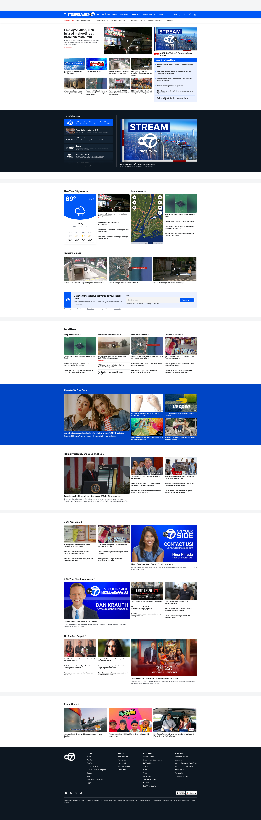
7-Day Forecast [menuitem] (100, 21)
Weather (90, 760)
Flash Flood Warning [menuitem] (83, 21)
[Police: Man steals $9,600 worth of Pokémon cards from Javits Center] (119, 83)
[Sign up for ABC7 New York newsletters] (81, 793)
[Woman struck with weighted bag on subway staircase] (119, 64)
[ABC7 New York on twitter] (71, 793)
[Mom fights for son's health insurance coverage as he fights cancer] (80, 534)
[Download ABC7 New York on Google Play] (191, 793)
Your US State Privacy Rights (108, 800)
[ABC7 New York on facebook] (66, 793)
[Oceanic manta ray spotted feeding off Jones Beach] (181, 203)
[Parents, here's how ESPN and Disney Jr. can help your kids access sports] (130, 720)
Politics (145, 766)
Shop (89, 776)
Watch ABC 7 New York (95, 779)
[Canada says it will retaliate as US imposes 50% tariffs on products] (97, 475)
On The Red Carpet (149, 779)
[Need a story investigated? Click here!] (97, 600)
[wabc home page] (69, 757)
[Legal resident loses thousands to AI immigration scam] (181, 591)
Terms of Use (90, 309)
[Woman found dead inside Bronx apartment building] (74, 83)
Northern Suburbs (149, 14)
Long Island (135, 14)
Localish (90, 773)
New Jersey (124, 14)
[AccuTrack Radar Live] (96, 64)
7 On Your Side (92, 766)
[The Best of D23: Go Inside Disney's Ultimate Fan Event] (164, 657)
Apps (89, 783)
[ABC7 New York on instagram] (76, 793)
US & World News (149, 763)
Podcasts (146, 783)
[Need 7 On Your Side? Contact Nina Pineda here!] (164, 543)
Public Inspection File (144, 800)
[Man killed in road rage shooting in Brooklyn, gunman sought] (141, 64)
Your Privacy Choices (78, 800)
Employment (179, 760)
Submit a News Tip (181, 757)
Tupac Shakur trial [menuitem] (136, 21)
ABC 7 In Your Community (184, 766)
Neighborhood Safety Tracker (153, 760)
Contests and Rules (181, 776)
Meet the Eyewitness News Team (186, 763)
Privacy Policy (117, 309)
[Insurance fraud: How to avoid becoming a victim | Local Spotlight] (85, 720)
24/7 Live (100, 14)
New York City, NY (79, 226)
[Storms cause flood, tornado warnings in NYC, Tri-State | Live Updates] (114, 346)
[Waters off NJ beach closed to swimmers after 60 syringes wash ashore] (96, 83)
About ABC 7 (179, 770)
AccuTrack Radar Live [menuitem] (117, 21)
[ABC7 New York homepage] (81, 14)
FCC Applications (156, 800)
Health (145, 770)
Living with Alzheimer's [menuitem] (154, 21)
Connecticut (163, 14)
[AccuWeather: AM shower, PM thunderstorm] (74, 64)
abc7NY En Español (149, 786)
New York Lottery (148, 757)
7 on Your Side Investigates (96, 770)
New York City (112, 14)
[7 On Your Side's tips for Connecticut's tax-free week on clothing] (181, 346)
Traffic (89, 763)
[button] (65, 14)
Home (89, 757)
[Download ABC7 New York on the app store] (181, 793)
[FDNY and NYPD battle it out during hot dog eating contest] (141, 83)
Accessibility (179, 773)
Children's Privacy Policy (92, 800)
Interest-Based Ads (131, 800)
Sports (145, 773)
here (85, 304)
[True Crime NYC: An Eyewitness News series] (147, 591)
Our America (147, 776)
